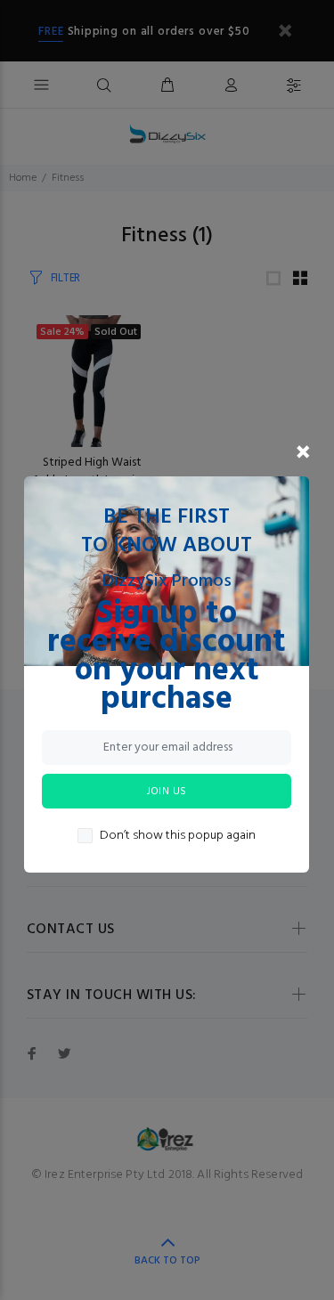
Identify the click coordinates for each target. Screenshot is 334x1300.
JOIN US (167, 791)
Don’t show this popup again (178, 836)
